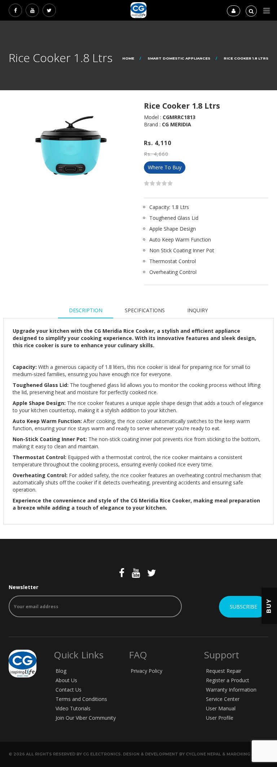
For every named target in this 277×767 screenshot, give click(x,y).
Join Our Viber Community (86, 717)
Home (128, 58)
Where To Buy (164, 167)
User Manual (221, 708)
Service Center (222, 699)
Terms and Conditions (81, 699)
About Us (66, 680)
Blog (61, 670)
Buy (268, 605)
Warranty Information (231, 689)
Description (85, 310)
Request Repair (223, 670)
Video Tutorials (73, 708)
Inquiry (197, 310)
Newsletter (23, 587)
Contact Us (69, 689)
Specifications (145, 310)
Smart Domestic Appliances (179, 58)
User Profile (219, 717)
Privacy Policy (146, 670)
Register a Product (227, 680)
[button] (266, 10)
